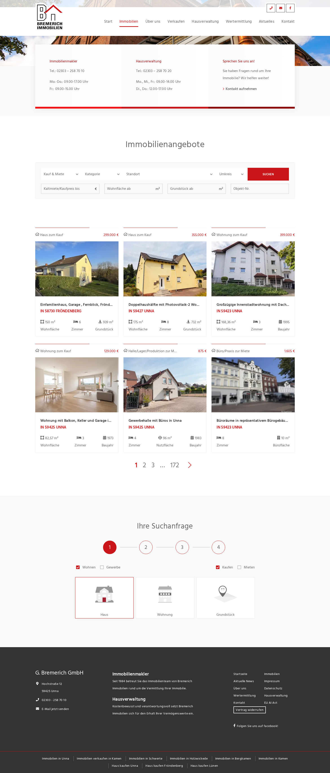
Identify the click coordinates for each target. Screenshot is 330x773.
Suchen (268, 174)
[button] (61, 174)
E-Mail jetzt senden (55, 709)
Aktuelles (266, 21)
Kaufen (227, 567)
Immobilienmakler (130, 674)
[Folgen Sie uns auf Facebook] (290, 8)
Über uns (152, 21)
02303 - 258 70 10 (53, 700)
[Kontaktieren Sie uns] (271, 8)
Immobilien (128, 21)
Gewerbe (113, 567)
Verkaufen (176, 21)
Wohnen (89, 567)
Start (108, 21)
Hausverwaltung (205, 21)
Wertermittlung (239, 21)
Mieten (249, 567)
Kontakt (288, 21)
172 (174, 465)
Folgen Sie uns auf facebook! (257, 726)
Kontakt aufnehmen (241, 89)
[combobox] (170, 174)
